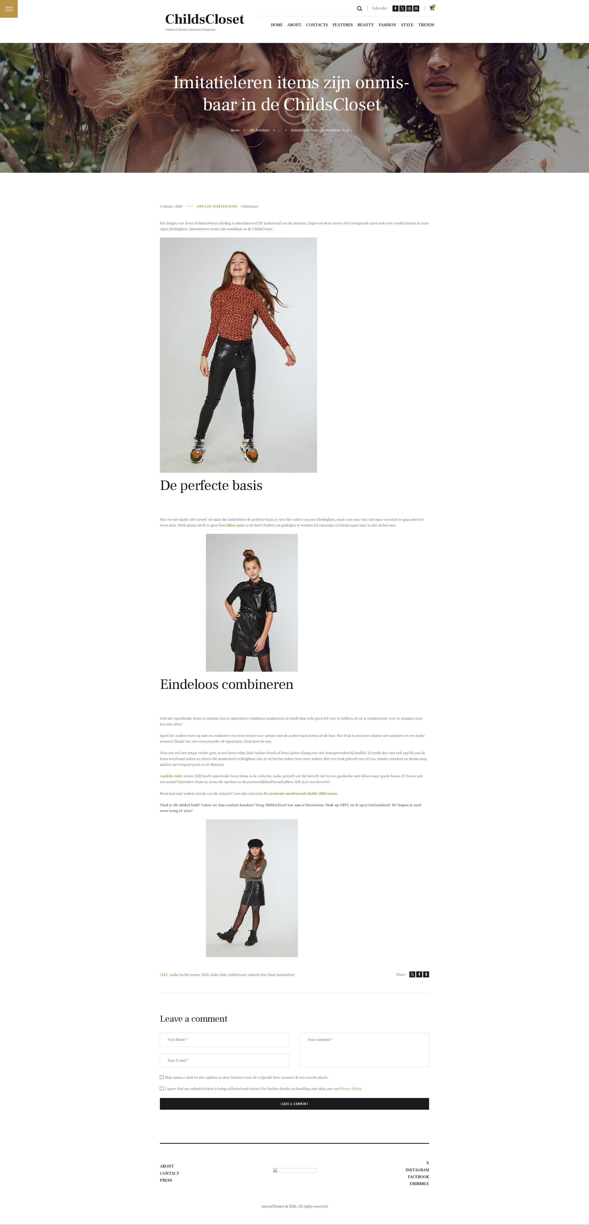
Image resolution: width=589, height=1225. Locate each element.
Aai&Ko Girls (171, 776)
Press (166, 1180)
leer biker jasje (232, 525)
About (167, 1166)
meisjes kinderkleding (218, 206)
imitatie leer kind (261, 974)
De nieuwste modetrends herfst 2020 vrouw (300, 793)
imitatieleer (286, 974)
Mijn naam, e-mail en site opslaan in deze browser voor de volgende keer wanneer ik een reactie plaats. (246, 1077)
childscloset (237, 974)
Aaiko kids (218, 974)
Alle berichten (259, 130)
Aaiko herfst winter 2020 (189, 974)
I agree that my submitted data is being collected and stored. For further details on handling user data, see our (263, 1088)
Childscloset (249, 206)
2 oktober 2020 (171, 206)
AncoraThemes (272, 1206)
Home (235, 130)
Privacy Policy (351, 1088)
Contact (169, 1173)
